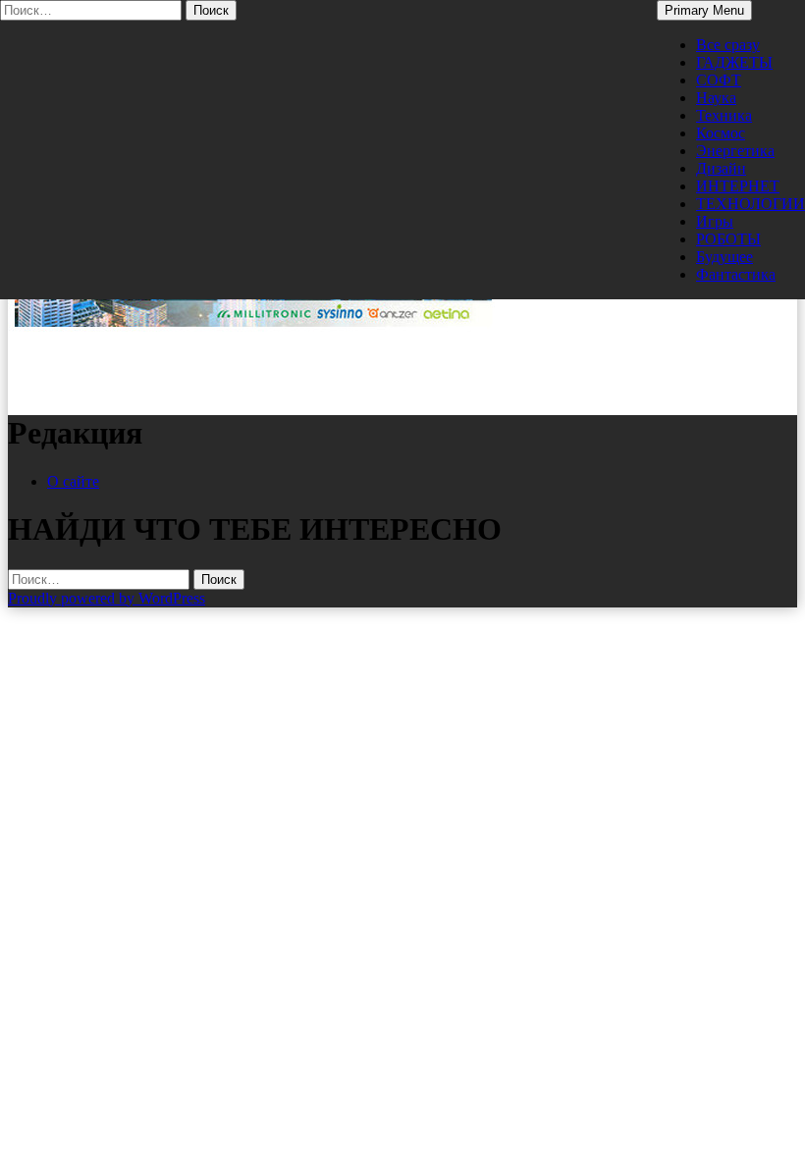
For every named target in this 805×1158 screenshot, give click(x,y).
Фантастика (736, 274)
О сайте (73, 481)
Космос (720, 133)
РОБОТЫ (728, 239)
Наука (716, 97)
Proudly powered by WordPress (106, 598)
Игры (714, 221)
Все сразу (728, 44)
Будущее (724, 256)
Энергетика (735, 150)
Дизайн (721, 168)
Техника (724, 115)
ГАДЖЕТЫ (734, 62)
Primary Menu (704, 10)
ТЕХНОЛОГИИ (750, 203)
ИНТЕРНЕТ (737, 186)
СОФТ (718, 80)
